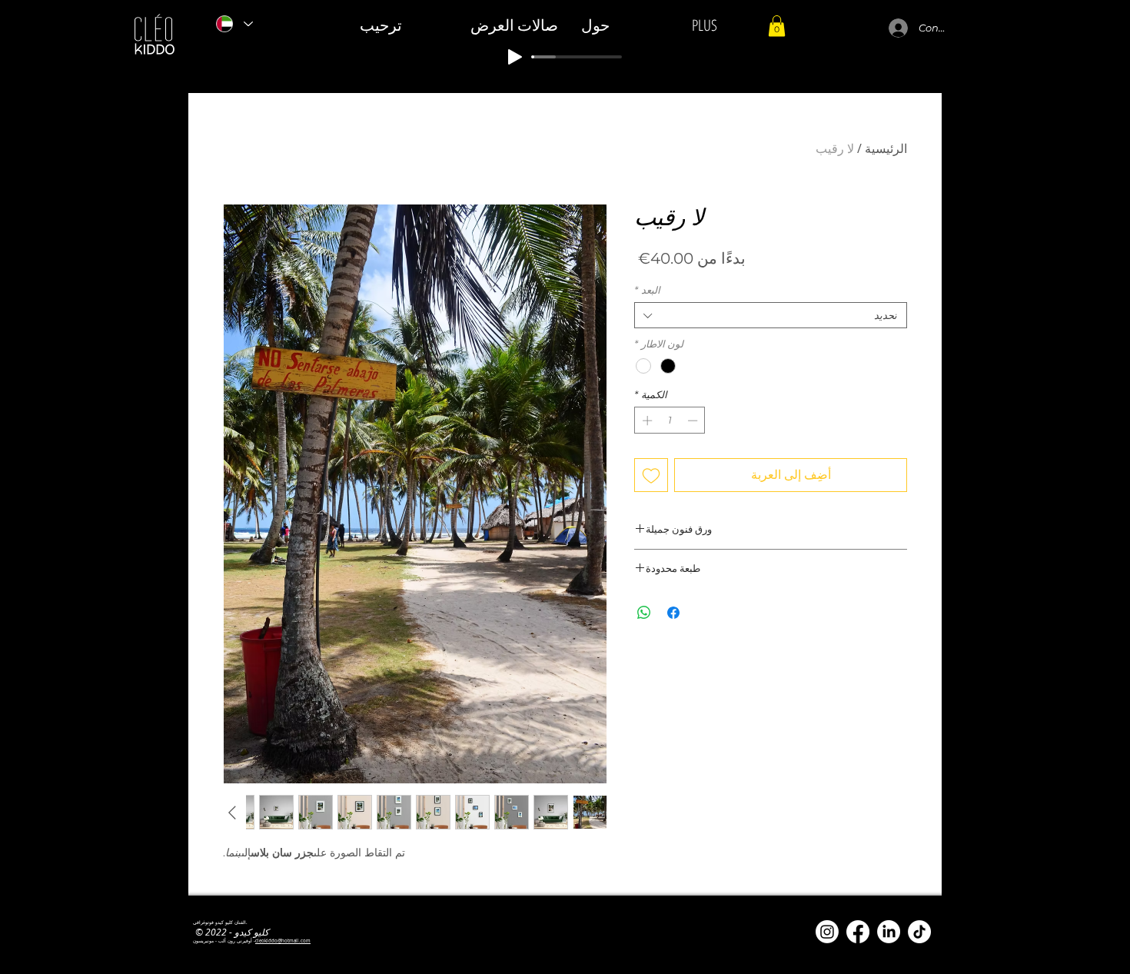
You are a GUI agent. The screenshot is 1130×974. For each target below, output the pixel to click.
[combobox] (770, 315)
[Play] (515, 57)
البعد (647, 290)
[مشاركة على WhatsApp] (644, 612)
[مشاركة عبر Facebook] (673, 612)
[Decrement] (694, 420)
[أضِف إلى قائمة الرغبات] (651, 475)
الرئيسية (886, 148)
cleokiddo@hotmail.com (283, 941)
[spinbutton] (670, 420)
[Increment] (645, 420)
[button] (777, 25)
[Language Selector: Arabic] (233, 24)
